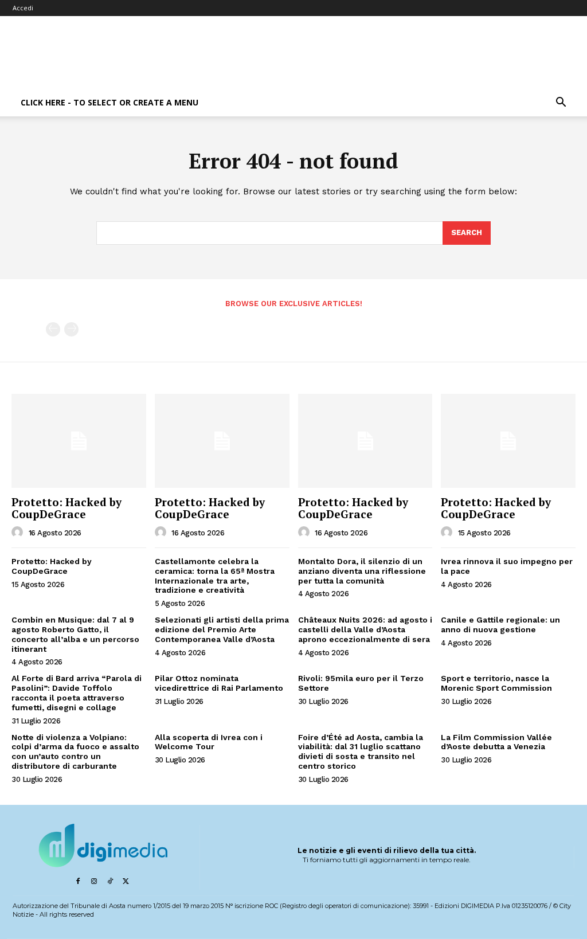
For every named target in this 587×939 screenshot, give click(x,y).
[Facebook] (78, 882)
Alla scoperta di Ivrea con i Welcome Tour (209, 742)
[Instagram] (94, 882)
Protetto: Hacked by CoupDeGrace (66, 508)
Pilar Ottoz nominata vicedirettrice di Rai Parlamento (219, 683)
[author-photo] (18, 532)
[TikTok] (110, 882)
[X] (126, 882)
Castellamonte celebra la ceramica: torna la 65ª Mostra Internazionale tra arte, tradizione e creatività (215, 575)
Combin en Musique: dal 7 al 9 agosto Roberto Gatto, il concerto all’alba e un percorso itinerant (75, 634)
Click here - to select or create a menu (109, 102)
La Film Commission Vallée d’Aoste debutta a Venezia (496, 742)
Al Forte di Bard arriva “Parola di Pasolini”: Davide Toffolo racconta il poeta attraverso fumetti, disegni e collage (76, 692)
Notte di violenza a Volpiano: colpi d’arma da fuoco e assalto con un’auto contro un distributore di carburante (75, 751)
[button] (560, 103)
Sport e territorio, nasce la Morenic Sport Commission (496, 683)
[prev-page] (53, 329)
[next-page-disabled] (71, 329)
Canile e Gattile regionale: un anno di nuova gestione (500, 624)
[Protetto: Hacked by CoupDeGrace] (78, 441)
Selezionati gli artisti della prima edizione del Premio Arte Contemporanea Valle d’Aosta (222, 629)
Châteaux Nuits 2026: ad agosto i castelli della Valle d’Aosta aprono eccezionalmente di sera (365, 629)
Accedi (23, 7)
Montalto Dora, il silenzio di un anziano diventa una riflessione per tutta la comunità (362, 571)
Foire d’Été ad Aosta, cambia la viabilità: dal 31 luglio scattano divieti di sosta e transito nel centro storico (360, 751)
